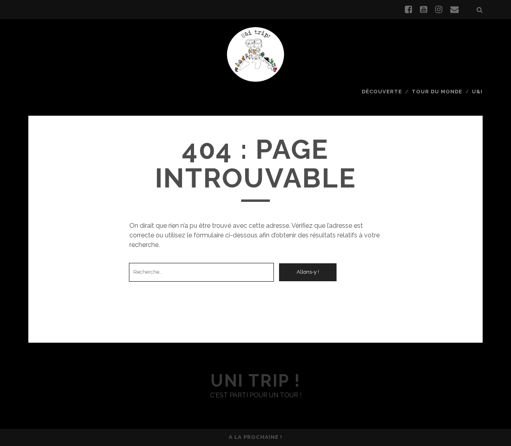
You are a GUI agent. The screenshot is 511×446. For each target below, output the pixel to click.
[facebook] (408, 9)
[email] (454, 9)
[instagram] (438, 9)
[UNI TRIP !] (255, 54)
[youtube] (423, 9)
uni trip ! (255, 381)
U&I (477, 92)
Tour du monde (437, 92)
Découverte (382, 92)
